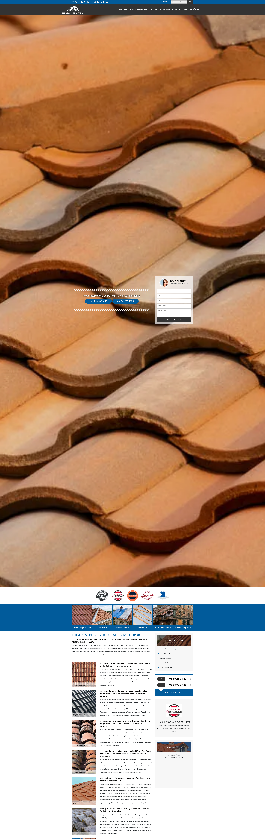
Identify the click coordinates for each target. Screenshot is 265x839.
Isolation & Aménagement (170, 9)
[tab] (132, 335)
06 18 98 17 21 (101, 2)
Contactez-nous (125, 301)
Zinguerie (153, 9)
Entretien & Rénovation (192, 9)
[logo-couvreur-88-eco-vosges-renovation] (73, 9)
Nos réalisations (98, 301)
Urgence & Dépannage (138, 9)
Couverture (122, 9)
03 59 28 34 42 (82, 2)
